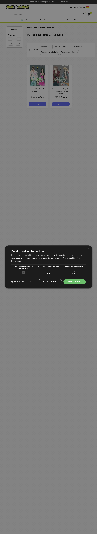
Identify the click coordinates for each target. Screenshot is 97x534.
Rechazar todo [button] (50, 281)
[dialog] (48, 267)
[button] (21, 282)
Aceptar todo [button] (74, 281)
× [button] (88, 248)
